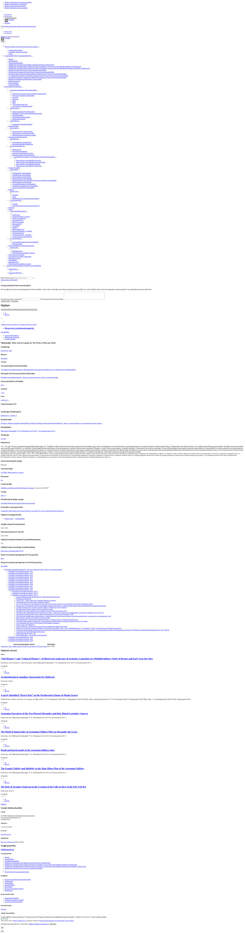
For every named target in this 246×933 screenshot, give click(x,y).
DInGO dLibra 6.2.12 (20, 920)
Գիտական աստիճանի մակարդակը (30, 162)
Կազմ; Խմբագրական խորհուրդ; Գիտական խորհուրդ (38, 597)
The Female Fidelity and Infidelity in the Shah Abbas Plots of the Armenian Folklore (42, 768)
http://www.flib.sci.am (7, 842)
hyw (8, 14)
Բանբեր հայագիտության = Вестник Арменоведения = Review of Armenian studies (29, 377)
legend (48, 511)
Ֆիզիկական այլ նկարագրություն (25, 198)
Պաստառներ (13, 85)
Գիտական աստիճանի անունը (28, 160)
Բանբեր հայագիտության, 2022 (20, 588)
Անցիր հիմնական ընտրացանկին (18, 2)
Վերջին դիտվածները (15, 266)
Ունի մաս (16, 215)
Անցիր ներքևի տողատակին (16, 8)
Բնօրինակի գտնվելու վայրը (23, 253)
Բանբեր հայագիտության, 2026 (20, 641)
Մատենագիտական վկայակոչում (25, 206)
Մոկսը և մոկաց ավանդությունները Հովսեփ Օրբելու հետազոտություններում (32, 423)
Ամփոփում (16, 149)
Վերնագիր (14, 108)
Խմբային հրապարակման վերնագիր (27, 113)
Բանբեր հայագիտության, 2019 (20, 582)
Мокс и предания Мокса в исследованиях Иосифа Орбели (83, 423)
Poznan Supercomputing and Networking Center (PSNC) (56, 920)
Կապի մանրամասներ (13, 902)
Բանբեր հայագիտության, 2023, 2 (25, 593)
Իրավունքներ (16, 238)
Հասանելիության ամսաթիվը (24, 184)
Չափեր (15, 195)
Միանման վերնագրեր (21, 117)
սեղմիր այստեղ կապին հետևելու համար (17, 488)
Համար (15, 99)
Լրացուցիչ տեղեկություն (22, 106)
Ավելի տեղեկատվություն (39, 924)
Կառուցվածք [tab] (10, 339)
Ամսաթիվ (14, 169)
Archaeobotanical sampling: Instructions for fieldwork (28, 677)
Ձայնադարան (14, 81)
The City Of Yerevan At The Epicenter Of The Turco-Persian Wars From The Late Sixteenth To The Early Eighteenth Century (54, 604)
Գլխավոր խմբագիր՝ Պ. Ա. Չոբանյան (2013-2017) (19, 431)
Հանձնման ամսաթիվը (21, 175)
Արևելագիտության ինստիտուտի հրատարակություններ (31, 72)
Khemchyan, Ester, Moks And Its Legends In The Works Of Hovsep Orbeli (24, 646)
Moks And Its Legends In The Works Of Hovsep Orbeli (33, 618)
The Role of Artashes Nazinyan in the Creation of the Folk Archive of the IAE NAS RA (43, 787)
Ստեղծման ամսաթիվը (21, 173)
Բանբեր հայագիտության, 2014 (20, 573)
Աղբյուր (11, 207)
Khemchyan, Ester (6, 350)
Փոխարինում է (18, 229)
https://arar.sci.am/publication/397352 (12, 551)
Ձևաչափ (14, 191)
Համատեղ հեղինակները (22, 124)
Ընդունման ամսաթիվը (21, 177)
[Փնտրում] (33, 278)
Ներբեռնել (5, 332)
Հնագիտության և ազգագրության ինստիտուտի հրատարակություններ (37, 77)
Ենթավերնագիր (18, 119)
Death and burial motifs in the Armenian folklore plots (27, 750)
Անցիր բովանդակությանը (15, 6)
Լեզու (10, 209)
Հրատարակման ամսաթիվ (23, 188)
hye (6, 14)
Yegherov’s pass (29, 511)
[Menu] (1, 11)
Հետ (3, 41)
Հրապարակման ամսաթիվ (23, 95)
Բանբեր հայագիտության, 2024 (20, 637)
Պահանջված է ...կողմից (21, 235)
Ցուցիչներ (9, 86)
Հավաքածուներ (11, 56)
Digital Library (9, 518)
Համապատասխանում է (22, 237)
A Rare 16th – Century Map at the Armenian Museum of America (36, 600)
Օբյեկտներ (13, 269)
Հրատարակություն (16, 255)
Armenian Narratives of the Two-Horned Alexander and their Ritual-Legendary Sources (44, 713)
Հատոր (15, 97)
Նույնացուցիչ (16, 200)
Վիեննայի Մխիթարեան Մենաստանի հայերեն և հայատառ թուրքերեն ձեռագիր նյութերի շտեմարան (49, 68)
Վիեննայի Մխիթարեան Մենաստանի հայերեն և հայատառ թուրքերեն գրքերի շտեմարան (44, 66)
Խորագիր (14, 128)
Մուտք (7, 23)
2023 (2, 385)
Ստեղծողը (14, 121)
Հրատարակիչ (14, 168)
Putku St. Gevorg (40, 511)
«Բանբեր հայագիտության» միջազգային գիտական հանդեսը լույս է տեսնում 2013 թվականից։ (38, 369)
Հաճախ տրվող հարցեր (18, 52)
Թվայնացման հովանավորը (23, 155)
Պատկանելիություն (18, 211)
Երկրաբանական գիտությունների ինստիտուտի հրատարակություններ (37, 74)
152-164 (3, 439)
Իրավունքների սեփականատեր (21, 246)
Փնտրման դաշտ (7, 278)
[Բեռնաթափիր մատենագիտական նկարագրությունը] (3, 668)
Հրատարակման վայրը (17, 137)
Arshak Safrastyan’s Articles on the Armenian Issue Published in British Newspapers (41, 626)
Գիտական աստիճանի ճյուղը (28, 164)
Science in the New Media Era (25, 625)
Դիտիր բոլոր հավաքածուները (17, 872)
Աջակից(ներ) (13, 126)
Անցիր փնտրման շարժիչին (16, 4)
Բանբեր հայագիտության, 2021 (20, 586)
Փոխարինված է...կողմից (22, 231)
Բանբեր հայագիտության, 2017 (20, 579)
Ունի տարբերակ (19, 218)
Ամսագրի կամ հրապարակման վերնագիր (29, 94)
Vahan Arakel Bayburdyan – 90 (25, 633)
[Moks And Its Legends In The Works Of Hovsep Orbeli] (18, 324)
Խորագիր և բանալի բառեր (23, 133)
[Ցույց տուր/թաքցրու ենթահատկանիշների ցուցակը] (9, 90)
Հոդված (4, 358)
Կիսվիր (11, 20)
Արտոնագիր (17, 244)
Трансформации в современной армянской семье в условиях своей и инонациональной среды (47, 619)
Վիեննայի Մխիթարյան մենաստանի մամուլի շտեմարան (31, 65)
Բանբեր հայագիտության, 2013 (20, 571)
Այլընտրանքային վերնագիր (23, 112)
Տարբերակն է (17, 220)
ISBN (14, 102)
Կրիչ (14, 197)
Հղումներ (16, 226)
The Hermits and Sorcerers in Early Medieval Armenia (32, 602)
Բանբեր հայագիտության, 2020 (20, 584)
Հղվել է (15, 227)
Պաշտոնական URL (20, 104)
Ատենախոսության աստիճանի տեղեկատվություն (34, 157)
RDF (2, 558)
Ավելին (3, 804)
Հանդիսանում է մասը (21, 216)
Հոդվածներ (13, 61)
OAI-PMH (4, 566)
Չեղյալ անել (6, 301)
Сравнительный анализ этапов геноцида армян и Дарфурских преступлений (41, 607)
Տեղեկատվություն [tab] (12, 337)
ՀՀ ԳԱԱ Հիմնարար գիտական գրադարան (18, 503)
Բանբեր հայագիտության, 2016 (20, 577)
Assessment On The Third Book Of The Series (30, 632)
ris (5, 313)
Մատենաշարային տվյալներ (19, 256)
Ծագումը (14, 247)
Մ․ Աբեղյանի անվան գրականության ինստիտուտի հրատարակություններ (38, 76)
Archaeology (5, 511)
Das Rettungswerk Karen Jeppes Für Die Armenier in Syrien (34, 609)
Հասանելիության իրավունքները (25, 242)
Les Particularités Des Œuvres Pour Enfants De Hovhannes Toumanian (37, 623)
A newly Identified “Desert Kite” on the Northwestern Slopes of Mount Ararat (39, 695)
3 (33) (2, 393)
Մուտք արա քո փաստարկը (52, 299)
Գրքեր (10, 59)
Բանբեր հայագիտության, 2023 (20, 589)
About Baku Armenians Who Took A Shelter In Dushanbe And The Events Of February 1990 (44, 614)
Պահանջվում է (18, 233)
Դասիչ (14, 204)
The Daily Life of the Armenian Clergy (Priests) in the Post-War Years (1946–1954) (41, 611)
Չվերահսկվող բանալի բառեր (24, 135)
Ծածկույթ (14, 139)
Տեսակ (11, 189)
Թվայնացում (17, 251)
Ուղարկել (14, 301)
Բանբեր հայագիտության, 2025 (20, 639)
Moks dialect (13, 511)
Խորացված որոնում (9, 280)
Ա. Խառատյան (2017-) (47, 431)
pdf (2, 480)
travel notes (20, 511)
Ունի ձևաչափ (18, 222)
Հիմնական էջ (7, 850)
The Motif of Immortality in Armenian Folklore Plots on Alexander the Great (39, 732)
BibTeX (7, 315)
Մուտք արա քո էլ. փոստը (11, 299)
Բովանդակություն (19, 151)
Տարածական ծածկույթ (21, 142)
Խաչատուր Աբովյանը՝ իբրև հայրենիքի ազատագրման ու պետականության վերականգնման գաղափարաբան (61, 606)
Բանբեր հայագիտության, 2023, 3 (25, 595)
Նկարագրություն (15, 50)
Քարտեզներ (13, 83)
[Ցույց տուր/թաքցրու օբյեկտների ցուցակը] (39, 47)
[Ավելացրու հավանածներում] (1, 318)
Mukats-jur (60, 511)
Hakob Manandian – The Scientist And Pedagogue (31, 635)
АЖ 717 (3, 495)
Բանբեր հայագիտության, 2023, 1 (25, 591)
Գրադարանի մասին (13, 47)
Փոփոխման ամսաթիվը (21, 182)
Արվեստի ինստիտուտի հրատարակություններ (27, 70)
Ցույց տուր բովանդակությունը (19, 328)
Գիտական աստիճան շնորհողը (29, 166)
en (11, 14)
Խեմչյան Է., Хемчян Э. (9, 415)
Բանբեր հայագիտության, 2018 (20, 580)
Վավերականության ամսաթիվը (25, 186)
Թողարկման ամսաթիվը (22, 178)
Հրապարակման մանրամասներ (23, 90)
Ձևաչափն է (17, 224)
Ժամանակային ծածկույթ (22, 144)
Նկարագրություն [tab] (12, 335)
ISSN (14, 101)
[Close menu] (1, 28)
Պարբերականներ (15, 63)
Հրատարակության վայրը (22, 153)
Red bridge (53, 511)
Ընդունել (53, 924)
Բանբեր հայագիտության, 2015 (20, 575)
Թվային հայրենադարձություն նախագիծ (25, 79)
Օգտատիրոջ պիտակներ (22, 131)
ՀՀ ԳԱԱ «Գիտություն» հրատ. (12, 472)
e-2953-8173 (5, 400)
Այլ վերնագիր (17, 115)
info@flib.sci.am (6, 834)
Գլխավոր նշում (14, 258)
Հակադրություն (10, 18)
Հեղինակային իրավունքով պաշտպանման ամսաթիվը (34, 180)
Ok (2, 927)
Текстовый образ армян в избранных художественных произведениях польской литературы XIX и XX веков (52, 621)
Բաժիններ (12, 260)
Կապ (10, 54)
